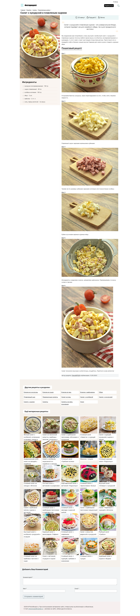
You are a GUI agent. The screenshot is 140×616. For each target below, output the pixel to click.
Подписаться (109, 5)
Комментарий (28, 577)
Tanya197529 (76, 375)
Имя (25, 588)
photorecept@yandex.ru (35, 609)
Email (77, 588)
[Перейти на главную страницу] (31, 6)
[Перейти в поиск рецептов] (118, 5)
